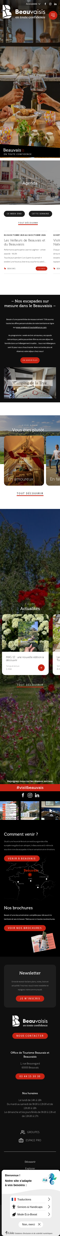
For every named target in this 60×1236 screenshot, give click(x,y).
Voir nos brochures (25, 928)
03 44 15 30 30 (30, 1076)
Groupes (33, 1132)
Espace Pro (33, 1140)
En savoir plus (30, 360)
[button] (30, 382)
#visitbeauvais (30, 787)
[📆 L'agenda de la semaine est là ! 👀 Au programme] (9, 810)
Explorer (30, 1168)
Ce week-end (14, 213)
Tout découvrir (28, 223)
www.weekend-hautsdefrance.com (31, 327)
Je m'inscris (30, 998)
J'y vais (41, 268)
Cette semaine (40, 213)
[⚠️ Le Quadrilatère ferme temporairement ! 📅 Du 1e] (30, 810)
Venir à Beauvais (22, 858)
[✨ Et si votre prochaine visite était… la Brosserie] (50, 810)
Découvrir (30, 1161)
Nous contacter (30, 1035)
